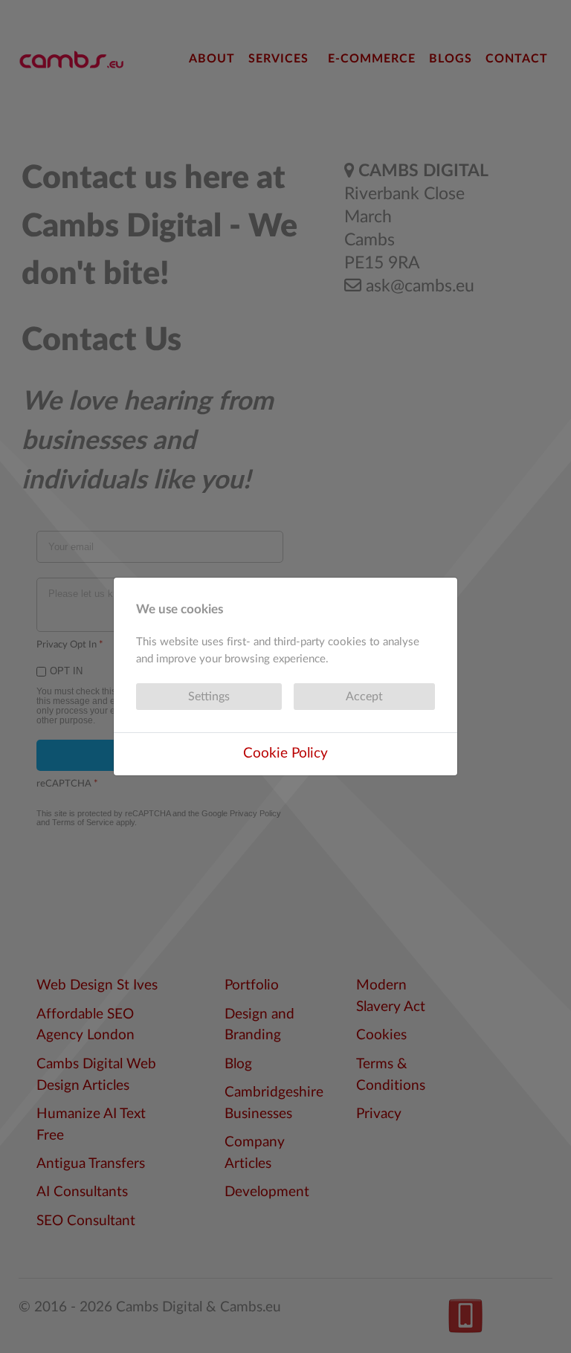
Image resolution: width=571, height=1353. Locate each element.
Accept (364, 697)
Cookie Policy (285, 753)
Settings (209, 697)
